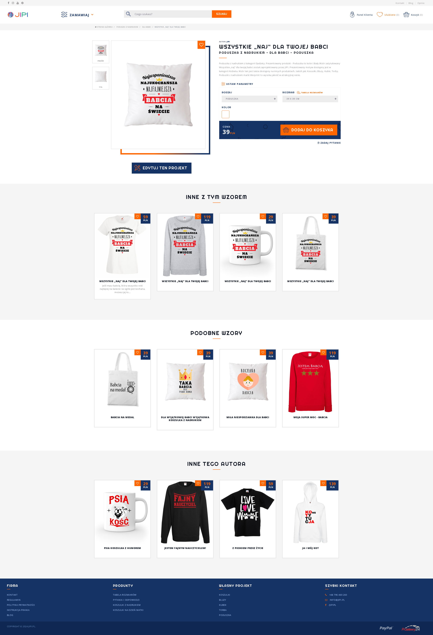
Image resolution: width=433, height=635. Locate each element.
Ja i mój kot (310, 548)
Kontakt (400, 3)
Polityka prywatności (21, 604)
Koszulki (224, 594)
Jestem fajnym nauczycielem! (185, 548)
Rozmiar (302, 92)
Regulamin (14, 599)
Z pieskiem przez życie (247, 548)
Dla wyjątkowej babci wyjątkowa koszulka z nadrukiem (185, 419)
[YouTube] (18, 3)
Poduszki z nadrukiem (127, 27)
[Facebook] (8, 3)
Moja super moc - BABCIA (310, 417)
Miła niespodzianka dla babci (247, 417)
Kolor (226, 107)
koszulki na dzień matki (128, 610)
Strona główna (104, 27)
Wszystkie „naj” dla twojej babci (122, 281)
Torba (223, 610)
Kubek (222, 604)
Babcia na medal (122, 417)
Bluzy (222, 599)
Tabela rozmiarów (312, 92)
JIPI (228, 41)
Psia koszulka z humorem (122, 548)
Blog (410, 3)
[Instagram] (13, 3)
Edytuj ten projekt (165, 167)
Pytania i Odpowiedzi (126, 599)
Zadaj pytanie (330, 142)
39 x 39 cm (293, 98)
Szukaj (221, 14)
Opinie (421, 3)
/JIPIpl (332, 604)
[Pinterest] (22, 3)
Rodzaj (227, 92)
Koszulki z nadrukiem (127, 604)
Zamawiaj (80, 15)
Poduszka (232, 98)
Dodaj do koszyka (312, 129)
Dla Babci (146, 27)
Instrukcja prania (18, 610)
